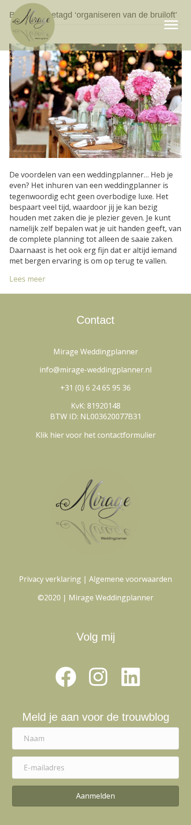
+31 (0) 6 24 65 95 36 (95, 388)
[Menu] (171, 25)
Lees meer (27, 279)
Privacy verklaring (50, 579)
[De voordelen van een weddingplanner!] (95, 100)
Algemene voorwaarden (130, 579)
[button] (65, 677)
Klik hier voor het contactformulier (96, 435)
